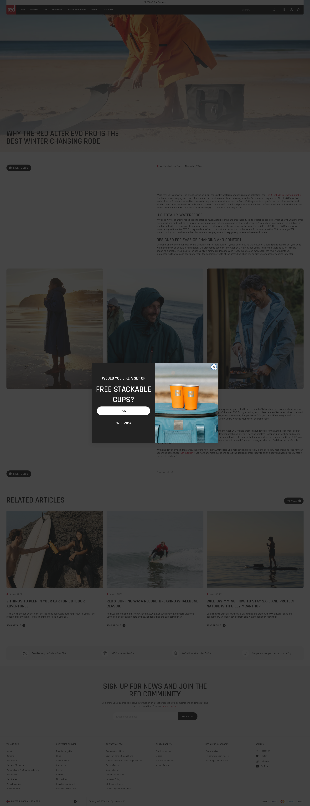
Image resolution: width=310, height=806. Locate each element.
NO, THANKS (123, 423)
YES (123, 411)
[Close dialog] (214, 367)
